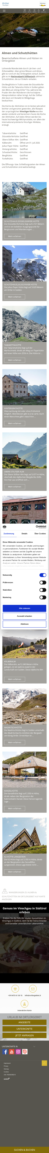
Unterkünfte (24, 1028)
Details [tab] (24, 534)
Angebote (24, 1022)
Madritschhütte (13, 727)
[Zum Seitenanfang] (44, 1063)
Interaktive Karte (24, 1010)
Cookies (6, 1072)
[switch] (42, 582)
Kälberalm (10, 661)
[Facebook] (5, 1051)
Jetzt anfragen (24, 1035)
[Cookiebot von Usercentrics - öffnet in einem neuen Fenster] (35, 526)
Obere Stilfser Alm (14, 471)
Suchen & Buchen (24, 1149)
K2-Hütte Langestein (15, 856)
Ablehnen (25, 624)
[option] (24, 30)
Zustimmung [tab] (9, 534)
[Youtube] (11, 1051)
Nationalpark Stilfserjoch (23, 76)
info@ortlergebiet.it (33, 995)
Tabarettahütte (12, 345)
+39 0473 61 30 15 (15, 995)
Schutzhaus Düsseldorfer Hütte (21, 221)
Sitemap (6, 1069)
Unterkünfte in (10, 1046)
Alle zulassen (24, 608)
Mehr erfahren (14, 236)
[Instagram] (18, 1051)
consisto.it (7, 1078)
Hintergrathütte (13, 408)
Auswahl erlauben (24, 616)
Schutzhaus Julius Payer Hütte (20, 284)
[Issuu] (24, 1051)
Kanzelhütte (11, 790)
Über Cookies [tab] (40, 534)
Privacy (6, 1066)
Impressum (7, 1063)
